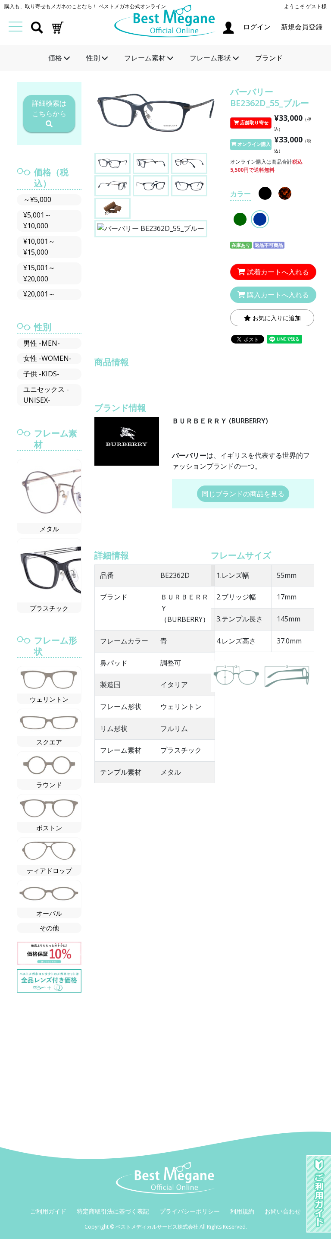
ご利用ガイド (48, 1211)
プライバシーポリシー (189, 1211)
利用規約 (242, 1211)
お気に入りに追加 (276, 318)
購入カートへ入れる (277, 295)
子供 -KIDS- (41, 373)
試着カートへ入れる (277, 272)
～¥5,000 (37, 199)
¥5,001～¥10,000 (37, 220)
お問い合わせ (283, 1211)
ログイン (257, 27)
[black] (265, 193)
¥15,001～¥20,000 (39, 273)
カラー (240, 194)
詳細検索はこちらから (49, 108)
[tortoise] (284, 193)
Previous (100, 118)
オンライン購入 (253, 144)
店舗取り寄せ (254, 123)
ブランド (269, 58)
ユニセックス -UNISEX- (46, 395)
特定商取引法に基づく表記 (113, 1211)
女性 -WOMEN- (47, 358)
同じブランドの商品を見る (243, 493)
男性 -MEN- (41, 343)
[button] (58, 27)
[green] (240, 219)
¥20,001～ (39, 294)
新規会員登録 (301, 27)
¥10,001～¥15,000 (39, 246)
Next (211, 118)
